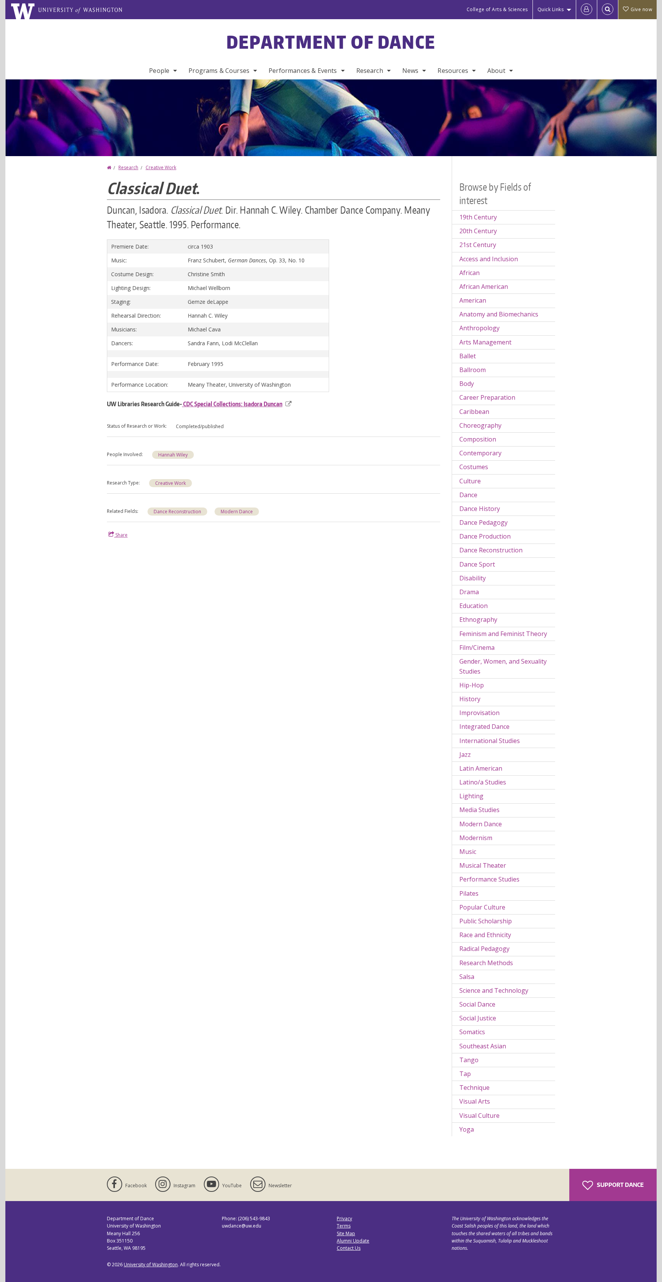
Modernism (475, 838)
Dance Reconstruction (177, 511)
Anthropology (479, 328)
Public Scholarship (485, 921)
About (496, 70)
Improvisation (479, 713)
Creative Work (161, 167)
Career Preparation (487, 397)
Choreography (480, 425)
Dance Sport (477, 564)
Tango (468, 1060)
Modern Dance (237, 511)
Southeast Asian (482, 1046)
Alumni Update (353, 1241)
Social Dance (477, 1004)
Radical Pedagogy (484, 948)
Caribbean (474, 411)
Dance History (479, 508)
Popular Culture (482, 907)
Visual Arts (474, 1101)
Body (466, 383)
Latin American (480, 768)
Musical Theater (482, 865)
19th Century (478, 217)
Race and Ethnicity (485, 935)
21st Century (477, 245)
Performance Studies (489, 879)
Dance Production (485, 536)
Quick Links (550, 9)
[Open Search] (607, 9)
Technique (474, 1087)
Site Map (346, 1233)
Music (467, 851)
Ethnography (478, 619)
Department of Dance (331, 42)
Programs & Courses (218, 70)
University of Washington (151, 1264)
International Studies (489, 741)
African (469, 273)
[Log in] (586, 9)
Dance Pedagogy (483, 522)
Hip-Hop (471, 685)
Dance (468, 495)
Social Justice (477, 1018)
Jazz (465, 754)
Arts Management (485, 342)
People (159, 70)
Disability (472, 578)
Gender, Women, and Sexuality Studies (503, 666)
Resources (453, 70)
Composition (477, 439)
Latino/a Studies (482, 782)
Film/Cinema (477, 647)
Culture (470, 481)
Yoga (466, 1129)
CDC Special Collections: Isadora (232, 404)
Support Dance (620, 1184)
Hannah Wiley (173, 455)
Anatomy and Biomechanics (498, 314)
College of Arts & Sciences (497, 9)
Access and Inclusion (488, 259)
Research (369, 70)
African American (483, 286)
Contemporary (480, 453)
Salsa (466, 976)
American (472, 300)
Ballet (467, 356)
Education (473, 605)
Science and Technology (493, 990)
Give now (641, 9)
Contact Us (348, 1248)
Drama (469, 592)
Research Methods (486, 963)
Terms (344, 1226)
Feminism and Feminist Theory (503, 633)
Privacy (344, 1218)
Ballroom (472, 370)
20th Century (478, 231)
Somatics (472, 1032)
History (469, 699)
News (410, 70)
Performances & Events (303, 70)
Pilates (468, 893)
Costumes (473, 467)
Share (121, 535)
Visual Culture (479, 1115)
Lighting (471, 796)
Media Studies (479, 810)
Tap (465, 1073)
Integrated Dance (484, 726)
